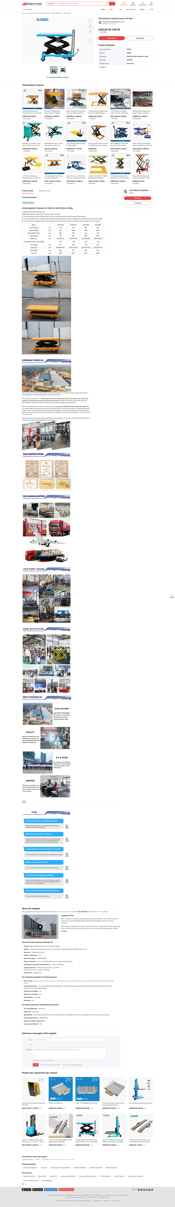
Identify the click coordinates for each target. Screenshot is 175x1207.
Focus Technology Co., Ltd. (74, 1200)
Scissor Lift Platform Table (30, 1180)
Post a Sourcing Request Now (72, 1065)
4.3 (131, 193)
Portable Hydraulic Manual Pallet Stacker (140, 1103)
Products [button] (51, 4)
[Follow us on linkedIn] (152, 1189)
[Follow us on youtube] (147, 1189)
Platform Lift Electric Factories (87, 1176)
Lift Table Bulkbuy (47, 1180)
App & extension (130, 9)
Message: (29, 1049)
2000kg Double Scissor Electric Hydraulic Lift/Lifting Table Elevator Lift (120, 177)
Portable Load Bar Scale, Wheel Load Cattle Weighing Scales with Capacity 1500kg (139, 1141)
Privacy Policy (115, 1200)
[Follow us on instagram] (144, 1189)
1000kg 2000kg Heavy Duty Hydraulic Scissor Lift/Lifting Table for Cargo (32, 112)
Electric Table (42, 1176)
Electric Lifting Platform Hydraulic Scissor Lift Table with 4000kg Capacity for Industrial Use (75, 112)
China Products (59, 1195)
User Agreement (97, 1200)
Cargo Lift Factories (29, 1176)
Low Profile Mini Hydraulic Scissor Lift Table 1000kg (75, 144)
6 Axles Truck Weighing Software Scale (86, 1103)
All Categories (28, 9)
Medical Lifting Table (80, 1167)
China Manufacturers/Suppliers (73, 1195)
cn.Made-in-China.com (104, 1197)
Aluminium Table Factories (68, 1176)
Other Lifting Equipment (30, 1167)
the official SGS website (65, 912)
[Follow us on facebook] (139, 1189)
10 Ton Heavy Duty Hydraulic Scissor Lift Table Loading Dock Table (119, 112)
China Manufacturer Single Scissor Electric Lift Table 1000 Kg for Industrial (98, 112)
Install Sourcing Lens (67, 1189)
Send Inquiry (112, 38)
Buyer (111, 9)
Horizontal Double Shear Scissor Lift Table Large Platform (53, 177)
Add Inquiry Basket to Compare (59, 77)
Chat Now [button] (141, 38)
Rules (151, 9)
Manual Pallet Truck (99, 981)
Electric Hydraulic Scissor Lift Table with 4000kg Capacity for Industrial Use (98, 145)
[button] (107, 3)
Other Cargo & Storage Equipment (60, 1167)
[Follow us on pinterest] (149, 1189)
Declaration (106, 1200)
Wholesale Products (87, 1195)
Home (23, 13)
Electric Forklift (44, 981)
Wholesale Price (98, 1195)
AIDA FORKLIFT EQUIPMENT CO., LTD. (113, 22)
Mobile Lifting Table (111, 1167)
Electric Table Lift (119, 1176)
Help (120, 9)
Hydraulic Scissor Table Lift (135, 1176)
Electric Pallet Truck (72, 981)
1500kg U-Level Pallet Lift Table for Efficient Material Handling (98, 177)
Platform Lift (53, 1176)
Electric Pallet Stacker (85, 981)
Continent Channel (108, 1195)
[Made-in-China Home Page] (32, 4)
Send (35, 1065)
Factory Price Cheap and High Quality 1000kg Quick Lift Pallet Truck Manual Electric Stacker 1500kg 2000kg (113, 1141)
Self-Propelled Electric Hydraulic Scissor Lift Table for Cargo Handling (119, 145)
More (23, 1184)
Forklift (36, 981)
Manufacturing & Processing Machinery (38, 13)
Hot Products (50, 1195)
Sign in (151, 5)
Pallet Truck (52, 981)
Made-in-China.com (79, 1197)
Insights (126, 1195)
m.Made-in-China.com (91, 1197)
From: (30, 1040)
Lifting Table (67, 13)
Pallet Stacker (61, 981)
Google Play (37, 1189)
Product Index (118, 1195)
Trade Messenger (51, 1189)
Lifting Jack (44, 1167)
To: (31, 1045)
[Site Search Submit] (112, 4)
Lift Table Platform (105, 1176)
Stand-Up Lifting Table (96, 1167)
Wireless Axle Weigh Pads (56, 1103)
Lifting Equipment (57, 13)
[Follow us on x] (142, 1189)
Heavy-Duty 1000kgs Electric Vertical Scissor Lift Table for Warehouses (52, 112)
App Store (26, 1189)
